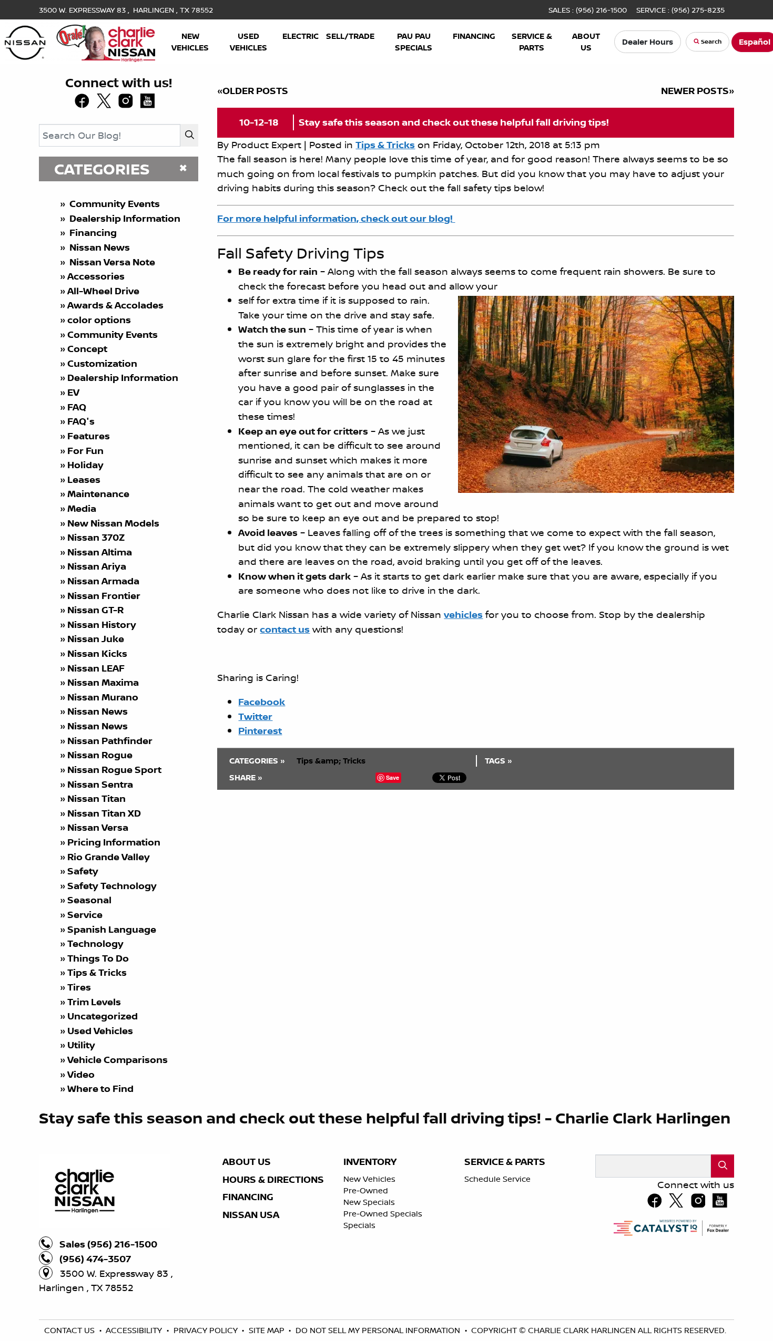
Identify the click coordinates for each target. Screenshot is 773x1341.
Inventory (369, 1162)
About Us (246, 1162)
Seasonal (89, 899)
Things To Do (98, 958)
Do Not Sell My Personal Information (379, 1330)
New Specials (369, 1202)
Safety (82, 871)
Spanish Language (111, 929)
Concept (87, 348)
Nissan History (101, 624)
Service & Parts (504, 1162)
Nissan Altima (99, 552)
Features (88, 435)
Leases (85, 479)
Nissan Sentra (100, 784)
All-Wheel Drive (103, 290)
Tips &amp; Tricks (331, 760)
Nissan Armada (103, 580)
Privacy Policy (207, 1330)
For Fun (85, 450)
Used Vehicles (100, 1030)
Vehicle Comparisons (117, 1059)
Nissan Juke (95, 638)
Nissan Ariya (96, 566)
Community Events (113, 203)
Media (81, 508)
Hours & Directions (273, 1179)
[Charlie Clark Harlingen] (80, 40)
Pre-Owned (365, 1190)
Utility (81, 1044)
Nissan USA (250, 1215)
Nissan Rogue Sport (114, 769)
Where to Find (100, 1088)
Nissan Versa (97, 827)
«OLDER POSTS (252, 90)
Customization (102, 363)
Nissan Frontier (103, 595)
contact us (285, 629)
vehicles (463, 614)
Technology (95, 943)
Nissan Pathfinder (109, 740)
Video (81, 1074)
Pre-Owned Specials (382, 1213)
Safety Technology (112, 885)
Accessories (96, 276)
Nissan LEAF (96, 668)
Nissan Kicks (97, 653)
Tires (79, 987)
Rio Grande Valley (108, 856)
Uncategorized (102, 1016)
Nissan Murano (102, 697)
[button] (190, 41)
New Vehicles (369, 1178)
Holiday (85, 464)
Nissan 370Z (96, 537)
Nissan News (98, 247)
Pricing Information (113, 842)
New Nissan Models (113, 523)
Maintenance (98, 493)
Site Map (268, 1330)
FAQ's (81, 421)
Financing (92, 232)
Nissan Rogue (100, 754)
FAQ (76, 407)
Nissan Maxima (103, 682)
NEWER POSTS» (697, 90)
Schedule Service (497, 1178)
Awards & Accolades (115, 305)
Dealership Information (123, 218)
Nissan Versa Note (111, 262)
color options (99, 319)
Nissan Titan (96, 798)
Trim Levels (94, 1001)
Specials (359, 1225)
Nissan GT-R (96, 609)
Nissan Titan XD (104, 813)
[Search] (189, 135)
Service (85, 914)
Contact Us (70, 1330)
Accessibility (135, 1330)
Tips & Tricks (97, 972)
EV (73, 392)
